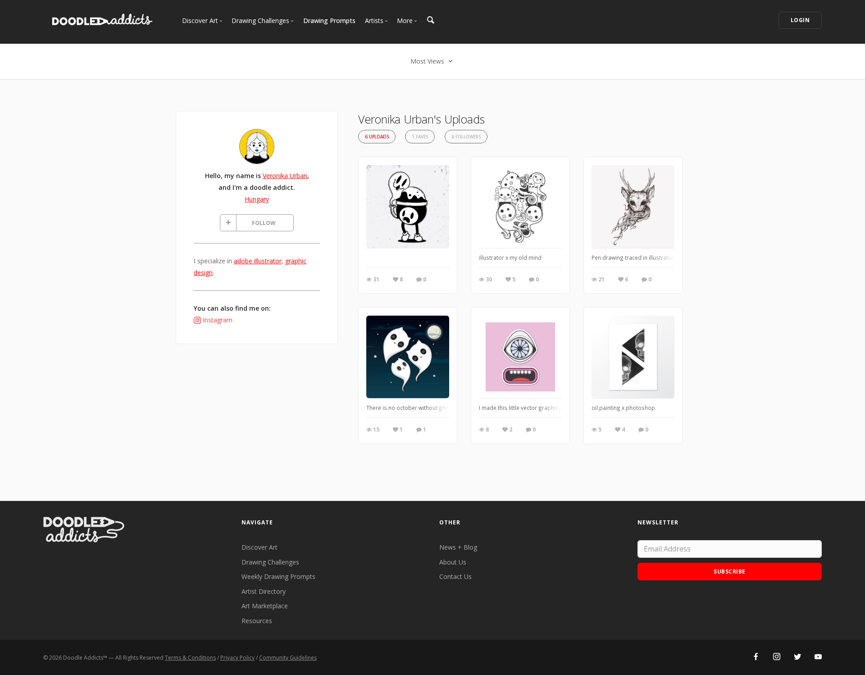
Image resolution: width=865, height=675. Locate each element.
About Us (452, 562)
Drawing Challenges (270, 562)
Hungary (257, 199)
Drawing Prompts (329, 20)
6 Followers (466, 137)
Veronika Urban (285, 175)
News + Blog (458, 547)
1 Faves (420, 137)
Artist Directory (263, 591)
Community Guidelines (288, 657)
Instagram (217, 320)
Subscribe (730, 571)
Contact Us (455, 576)
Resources (256, 620)
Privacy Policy (237, 657)
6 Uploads (377, 137)
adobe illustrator (258, 261)
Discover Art (259, 547)
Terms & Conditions (190, 657)
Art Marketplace (264, 606)
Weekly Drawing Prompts (278, 576)
